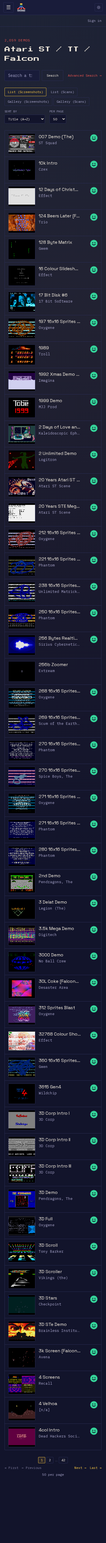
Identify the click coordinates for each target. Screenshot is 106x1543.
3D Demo (48, 1192)
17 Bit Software (56, 301)
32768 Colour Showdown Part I (60, 1034)
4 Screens (49, 1377)
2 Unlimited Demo (58, 453)
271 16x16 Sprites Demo (60, 796)
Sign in (94, 20)
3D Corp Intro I (54, 1113)
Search (53, 75)
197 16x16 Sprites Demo (60, 321)
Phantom (47, 565)
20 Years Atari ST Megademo (60, 480)
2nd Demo (49, 876)
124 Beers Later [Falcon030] (60, 216)
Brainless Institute (60, 1330)
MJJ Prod (48, 406)
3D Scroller (50, 1272)
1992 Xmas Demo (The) (60, 374)
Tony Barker (51, 1251)
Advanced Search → (84, 75)
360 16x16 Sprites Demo (60, 1060)
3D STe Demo (53, 1324)
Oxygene (47, 327)
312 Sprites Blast (57, 1008)
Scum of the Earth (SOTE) (66, 723)
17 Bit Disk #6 (53, 295)
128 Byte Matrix (55, 242)
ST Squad (48, 142)
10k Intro (48, 163)
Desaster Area (53, 987)
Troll (44, 354)
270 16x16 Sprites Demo (60, 744)
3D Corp (47, 1119)
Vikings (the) (53, 1277)
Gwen (43, 1066)
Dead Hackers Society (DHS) (68, 1436)
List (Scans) (62, 92)
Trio (43, 222)
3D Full (46, 1219)
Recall (45, 1383)
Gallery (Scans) (71, 101)
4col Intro (49, 1430)
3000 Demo (51, 955)
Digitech (48, 934)
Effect (45, 195)
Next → (80, 1468)
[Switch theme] (99, 7)
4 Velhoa (48, 1403)
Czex (43, 169)
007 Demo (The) (56, 137)
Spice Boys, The (56, 776)
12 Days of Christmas (60, 189)
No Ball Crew (52, 961)
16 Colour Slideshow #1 (60, 269)
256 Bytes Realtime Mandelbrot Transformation (60, 638)
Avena (44, 1357)
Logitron (48, 459)
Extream (47, 670)
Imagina (47, 380)
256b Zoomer (53, 664)
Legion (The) (52, 908)
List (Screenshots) (25, 92)
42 (63, 1460)
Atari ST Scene (54, 486)
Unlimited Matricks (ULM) (66, 591)
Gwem (43, 248)
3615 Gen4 (50, 1087)
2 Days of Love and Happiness (60, 427)
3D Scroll (48, 1245)
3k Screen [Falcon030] (60, 1351)
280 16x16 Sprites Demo (60, 849)
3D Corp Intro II (54, 1140)
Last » (95, 1468)
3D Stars (48, 1298)
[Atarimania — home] (21, 7)
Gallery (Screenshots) (28, 101)
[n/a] (44, 1409)
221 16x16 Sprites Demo (60, 559)
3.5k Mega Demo (56, 928)
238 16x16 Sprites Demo (60, 585)
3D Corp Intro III (55, 1166)
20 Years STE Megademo (60, 506)
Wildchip (48, 1093)
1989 (44, 348)
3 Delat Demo (53, 902)
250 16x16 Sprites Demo (60, 612)
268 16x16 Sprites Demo (60, 691)
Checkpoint (50, 1304)
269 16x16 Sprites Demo (60, 717)
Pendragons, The (56, 881)
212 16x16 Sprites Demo (60, 533)
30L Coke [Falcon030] (60, 981)
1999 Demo (50, 401)
